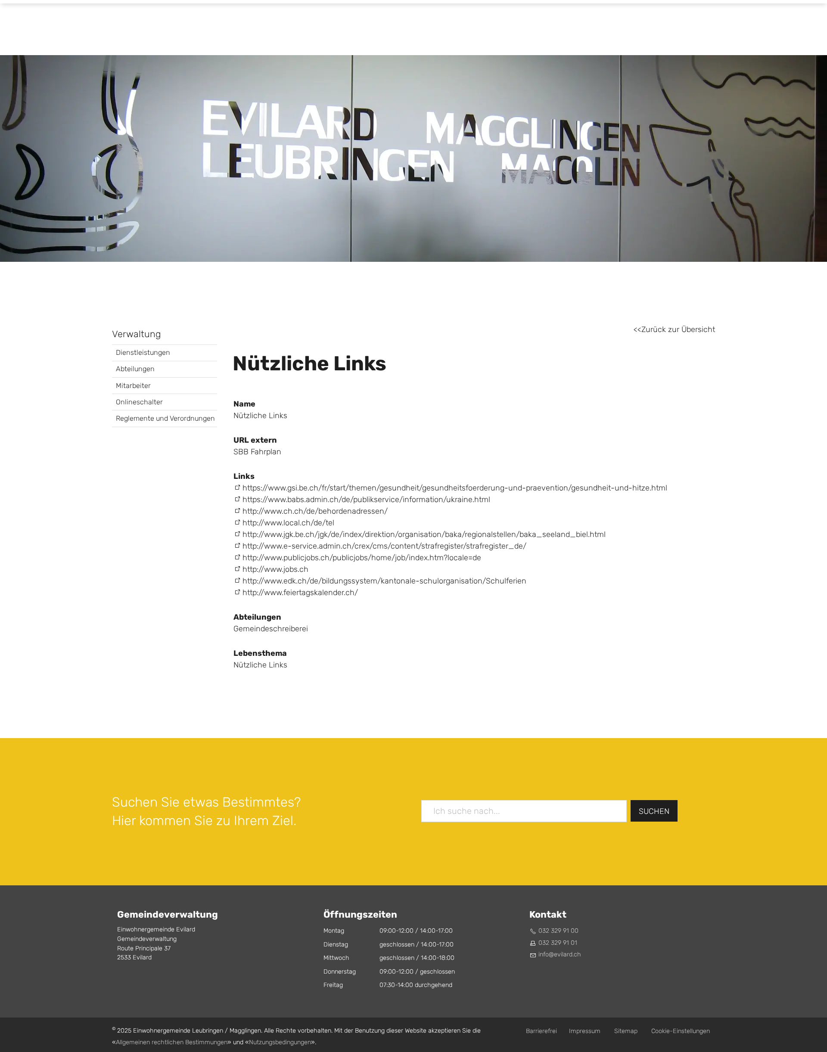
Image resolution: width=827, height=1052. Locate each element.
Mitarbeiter (133, 386)
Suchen (654, 811)
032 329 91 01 (557, 942)
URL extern (255, 440)
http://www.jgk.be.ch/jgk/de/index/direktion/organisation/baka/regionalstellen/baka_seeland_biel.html (424, 534)
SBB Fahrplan (257, 451)
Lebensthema (260, 653)
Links (244, 476)
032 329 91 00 (558, 930)
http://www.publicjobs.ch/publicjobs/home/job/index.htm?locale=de (362, 557)
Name (244, 404)
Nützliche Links (260, 665)
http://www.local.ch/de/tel (288, 523)
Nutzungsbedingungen (280, 1042)
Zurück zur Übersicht (678, 329)
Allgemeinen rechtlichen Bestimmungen (171, 1042)
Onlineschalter (139, 402)
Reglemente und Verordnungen (165, 418)
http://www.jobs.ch (275, 569)
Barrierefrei (541, 1031)
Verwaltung (136, 334)
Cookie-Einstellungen (680, 1031)
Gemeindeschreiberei (270, 628)
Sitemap (625, 1031)
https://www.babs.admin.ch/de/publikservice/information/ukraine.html (366, 499)
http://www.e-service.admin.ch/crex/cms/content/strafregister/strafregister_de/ (384, 546)
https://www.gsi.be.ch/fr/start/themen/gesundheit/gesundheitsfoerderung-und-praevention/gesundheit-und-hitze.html (455, 488)
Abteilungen (135, 369)
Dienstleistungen (143, 352)
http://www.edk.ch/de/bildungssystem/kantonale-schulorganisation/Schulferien (384, 581)
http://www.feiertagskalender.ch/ (300, 592)
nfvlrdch (560, 954)
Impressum (584, 1031)
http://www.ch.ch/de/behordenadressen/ (315, 511)
